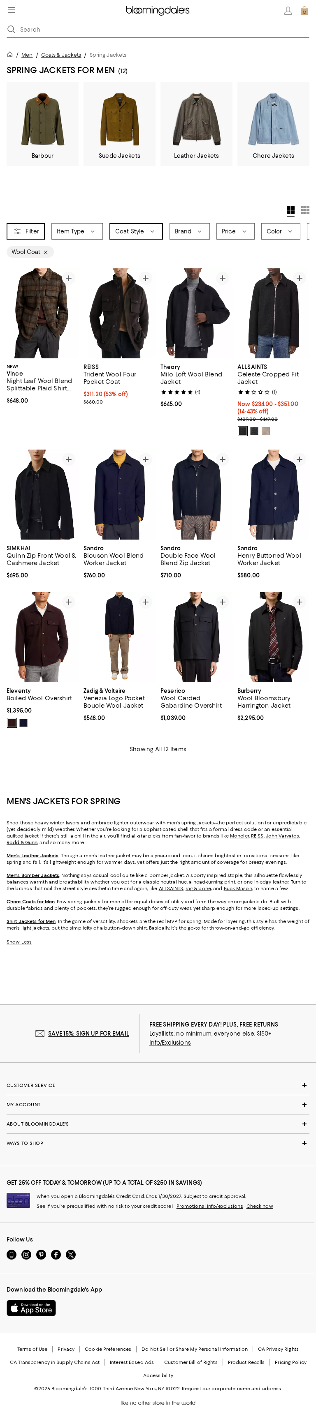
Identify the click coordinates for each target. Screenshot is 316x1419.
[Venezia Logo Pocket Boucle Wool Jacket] (120, 637)
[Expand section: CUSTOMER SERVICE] (158, 1085)
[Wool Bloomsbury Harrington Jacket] (273, 637)
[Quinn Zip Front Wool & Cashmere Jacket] (43, 495)
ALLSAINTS (171, 888)
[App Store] (31, 1308)
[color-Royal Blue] (23, 723)
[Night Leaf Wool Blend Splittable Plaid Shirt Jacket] (43, 313)
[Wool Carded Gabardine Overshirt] (196, 637)
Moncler (239, 836)
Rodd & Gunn (22, 842)
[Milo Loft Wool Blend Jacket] (196, 313)
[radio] (242, 431)
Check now (259, 1206)
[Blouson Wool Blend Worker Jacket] (120, 495)
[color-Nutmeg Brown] (266, 431)
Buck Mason (238, 888)
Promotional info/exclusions (210, 1206)
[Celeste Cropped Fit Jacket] (273, 313)
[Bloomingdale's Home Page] (158, 11)
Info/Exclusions (170, 1042)
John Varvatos (282, 836)
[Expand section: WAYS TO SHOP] (158, 1143)
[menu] (11, 10)
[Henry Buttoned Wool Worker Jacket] (273, 495)
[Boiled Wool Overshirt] (43, 637)
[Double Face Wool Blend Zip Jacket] (196, 495)
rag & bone (198, 888)
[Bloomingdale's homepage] (11, 56)
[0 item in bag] (304, 11)
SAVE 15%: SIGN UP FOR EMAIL (88, 1033)
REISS (257, 836)
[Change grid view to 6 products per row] (305, 210)
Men (27, 55)
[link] (43, 383)
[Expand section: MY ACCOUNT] (158, 1104)
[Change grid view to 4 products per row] (291, 211)
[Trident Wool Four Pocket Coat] (120, 313)
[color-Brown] (12, 723)
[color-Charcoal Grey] (254, 431)
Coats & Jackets (61, 55)
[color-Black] (243, 431)
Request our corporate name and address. (232, 1388)
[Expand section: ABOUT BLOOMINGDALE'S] (158, 1123)
